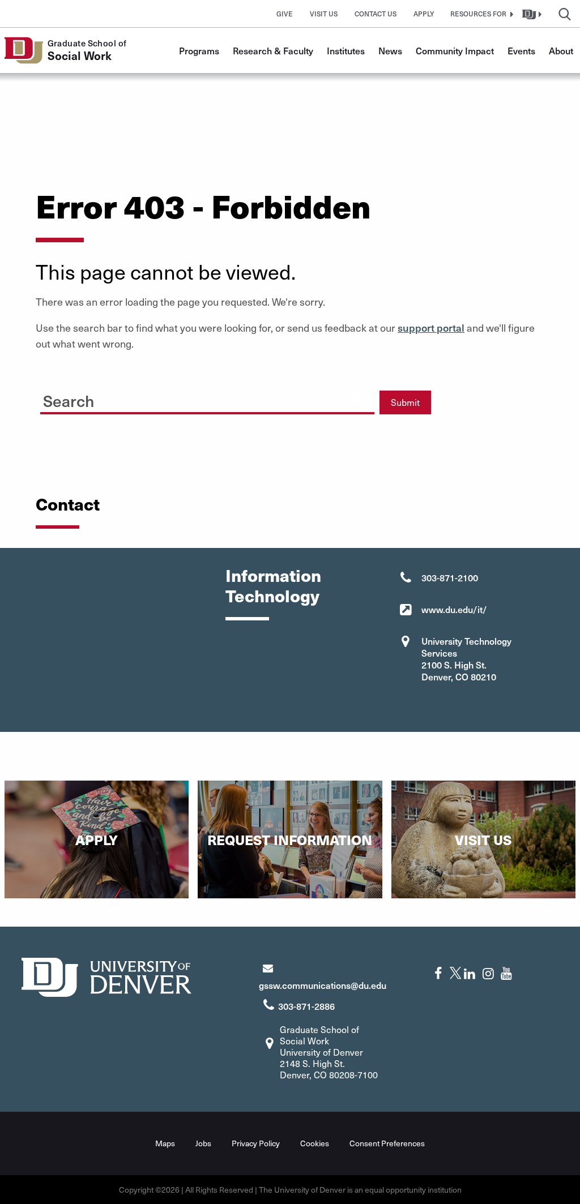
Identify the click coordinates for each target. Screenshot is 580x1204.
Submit (405, 402)
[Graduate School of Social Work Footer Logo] (106, 976)
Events (521, 50)
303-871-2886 (306, 1006)
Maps (165, 1143)
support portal (431, 327)
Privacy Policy (256, 1143)
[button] (480, 13)
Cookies (314, 1143)
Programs (199, 50)
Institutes (346, 50)
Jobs (203, 1143)
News (390, 50)
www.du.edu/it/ (454, 609)
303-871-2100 (449, 577)
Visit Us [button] (324, 13)
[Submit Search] (355, 397)
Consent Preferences (387, 1143)
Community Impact (455, 50)
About (561, 50)
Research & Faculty (273, 50)
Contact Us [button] (375, 13)
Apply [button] (423, 13)
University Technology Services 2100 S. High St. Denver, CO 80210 (466, 659)
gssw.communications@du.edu (322, 985)
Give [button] (284, 13)
